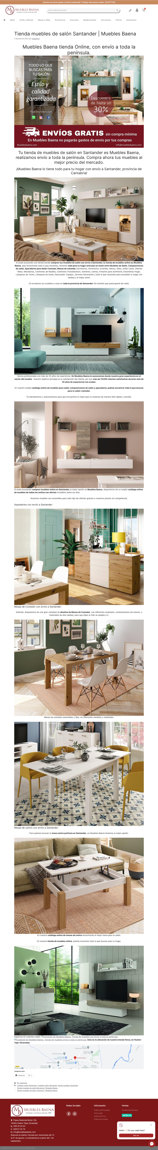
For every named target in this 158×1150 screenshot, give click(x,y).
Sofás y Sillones (26, 20)
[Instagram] (74, 1113)
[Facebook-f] (68, 1113)
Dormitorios (60, 20)
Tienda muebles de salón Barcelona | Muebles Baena (37, 1088)
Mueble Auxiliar (89, 20)
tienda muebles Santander (68, 1085)
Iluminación (131, 20)
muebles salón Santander (47, 1085)
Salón (12, 20)
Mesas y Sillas (44, 20)
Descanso (74, 20)
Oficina (119, 20)
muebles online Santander (27, 1085)
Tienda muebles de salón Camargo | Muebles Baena (37, 1090)
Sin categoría (22, 1083)
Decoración (106, 20)
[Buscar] (117, 10)
